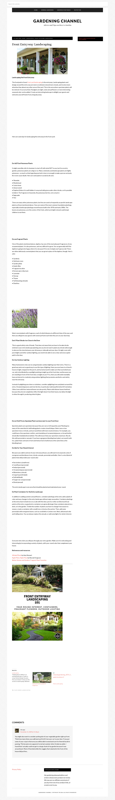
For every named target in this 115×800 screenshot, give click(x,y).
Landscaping (26, 690)
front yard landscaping (34, 82)
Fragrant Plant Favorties (29, 560)
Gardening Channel (57, 21)
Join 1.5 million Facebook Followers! (87, 39)
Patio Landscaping (58, 683)
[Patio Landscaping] (62, 677)
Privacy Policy (16, 769)
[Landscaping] (22, 677)
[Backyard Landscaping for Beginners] (42, 677)
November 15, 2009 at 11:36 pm (29, 732)
